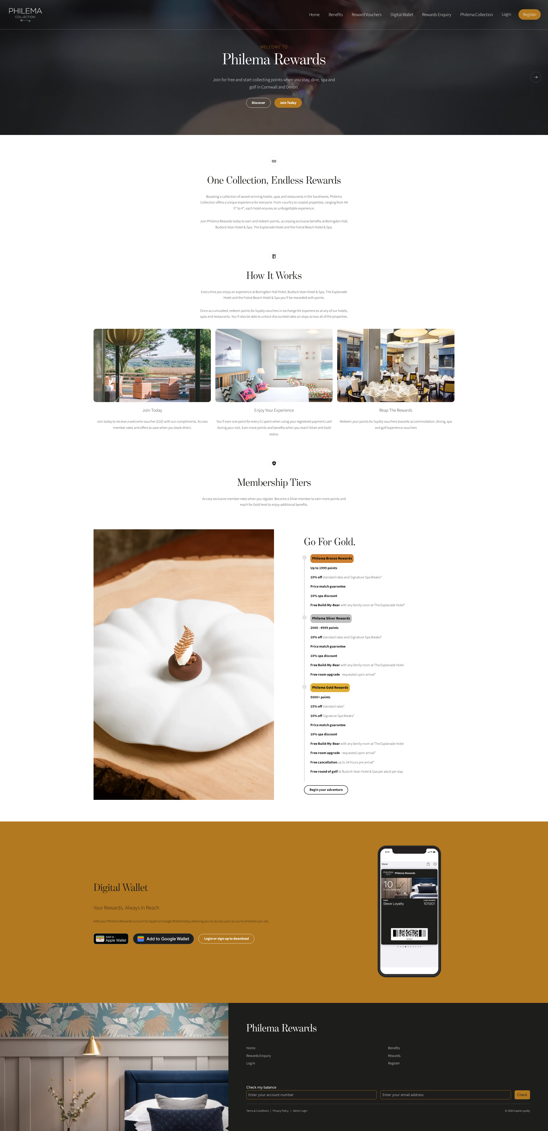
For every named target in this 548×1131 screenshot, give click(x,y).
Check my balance (261, 1087)
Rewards (394, 1055)
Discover (258, 102)
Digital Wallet (401, 14)
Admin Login (300, 1111)
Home (314, 14)
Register (529, 14)
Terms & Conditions (257, 1111)
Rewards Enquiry (436, 14)
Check (522, 1094)
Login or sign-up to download (226, 938)
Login (506, 14)
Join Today (288, 102)
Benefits (336, 14)
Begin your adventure (326, 789)
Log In (250, 1063)
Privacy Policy (281, 1111)
